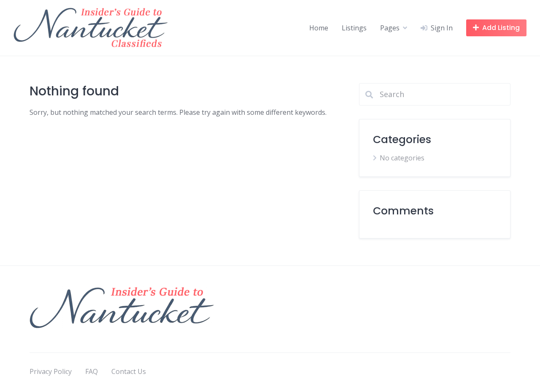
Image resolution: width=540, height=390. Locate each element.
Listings (354, 27)
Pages (390, 27)
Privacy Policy (51, 371)
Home (318, 27)
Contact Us (128, 371)
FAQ (91, 371)
